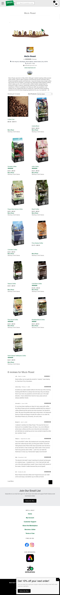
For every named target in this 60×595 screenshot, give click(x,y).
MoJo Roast (11, 130)
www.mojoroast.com (30, 68)
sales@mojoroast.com (31, 65)
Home (30, 514)
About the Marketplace (30, 526)
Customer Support (30, 522)
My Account (30, 518)
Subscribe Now (30, 501)
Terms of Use (30, 533)
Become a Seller (30, 529)
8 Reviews (31, 59)
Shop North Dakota (10, 3)
